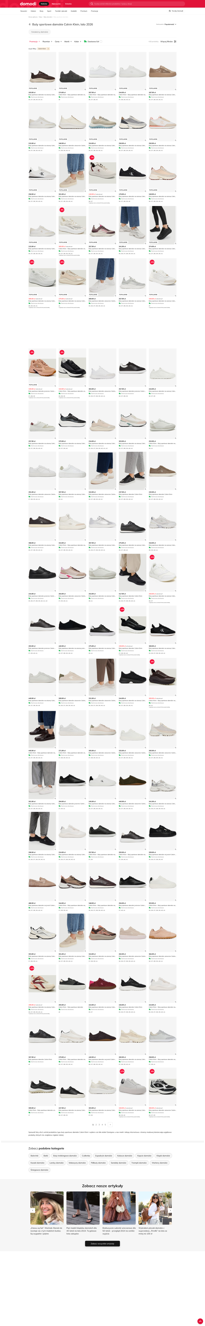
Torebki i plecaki (61, 11)
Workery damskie (159, 1163)
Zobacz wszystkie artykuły (102, 1243)
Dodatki (74, 11)
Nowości (23, 11)
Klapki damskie (163, 1155)
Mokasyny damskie (77, 1163)
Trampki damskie (139, 1163)
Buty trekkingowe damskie (65, 1155)
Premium (83, 11)
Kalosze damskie (124, 1155)
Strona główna (32, 17)
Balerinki (34, 1155)
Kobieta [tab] (44, 4)
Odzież (33, 11)
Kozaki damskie (37, 1163)
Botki (46, 1155)
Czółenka (86, 1155)
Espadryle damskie (103, 1155)
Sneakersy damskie (39, 32)
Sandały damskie (118, 1163)
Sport (49, 11)
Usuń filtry (32, 49)
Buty (41, 11)
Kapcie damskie (144, 1155)
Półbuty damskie (98, 1163)
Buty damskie (48, 17)
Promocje (94, 11)
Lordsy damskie (57, 1163)
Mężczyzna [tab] (56, 4)
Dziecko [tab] (68, 4)
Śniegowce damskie (39, 1170)
